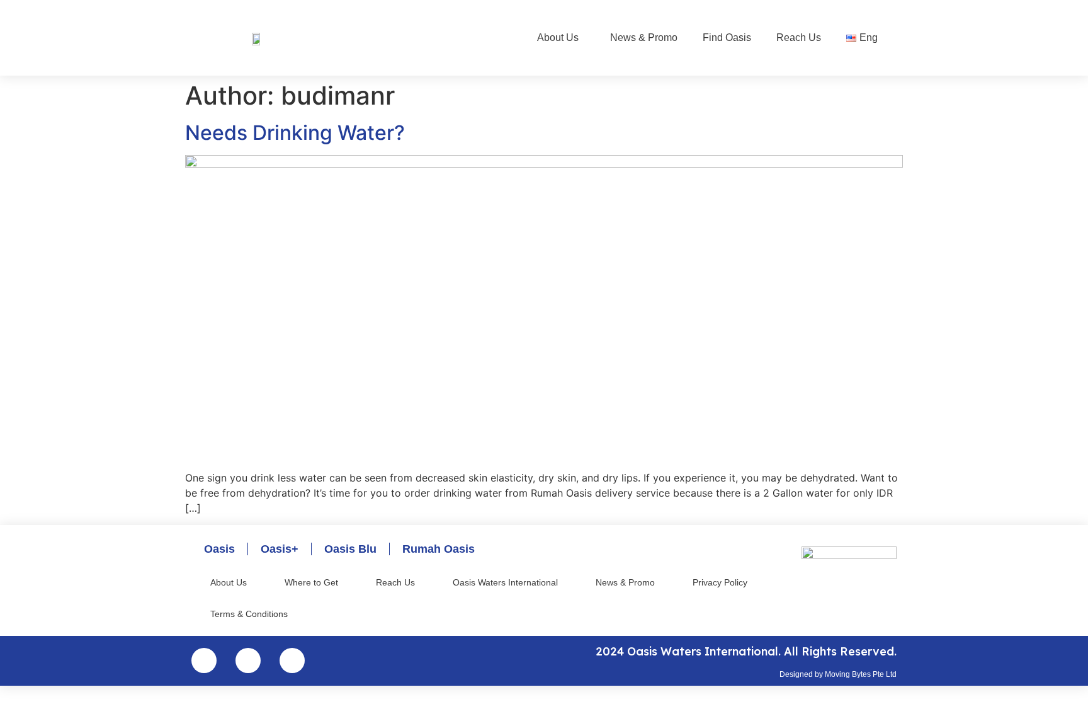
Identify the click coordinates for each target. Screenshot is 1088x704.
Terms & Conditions (249, 614)
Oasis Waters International (505, 582)
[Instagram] (204, 660)
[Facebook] (248, 660)
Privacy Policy (720, 582)
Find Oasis (727, 37)
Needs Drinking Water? (295, 132)
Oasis (219, 549)
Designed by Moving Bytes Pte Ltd (838, 674)
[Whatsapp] (292, 660)
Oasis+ (279, 549)
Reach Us (798, 37)
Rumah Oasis (438, 549)
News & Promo (643, 37)
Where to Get (311, 582)
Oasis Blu (350, 549)
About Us (558, 37)
